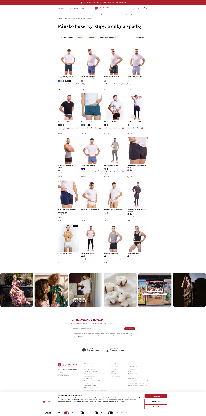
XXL (72, 83)
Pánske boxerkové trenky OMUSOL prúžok (135, 77)
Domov (60, 18)
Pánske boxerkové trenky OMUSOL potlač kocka (111, 77)
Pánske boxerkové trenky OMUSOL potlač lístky (88, 77)
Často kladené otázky (90, 376)
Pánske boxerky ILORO (111, 253)
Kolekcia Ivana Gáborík (74, 14)
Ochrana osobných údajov (91, 387)
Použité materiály (116, 366)
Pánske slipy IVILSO (133, 253)
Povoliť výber (156, 401)
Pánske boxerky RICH (110, 122)
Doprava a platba (88, 383)
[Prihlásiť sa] (134, 8)
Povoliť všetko (156, 396)
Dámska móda (88, 14)
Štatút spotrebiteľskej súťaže (136, 383)
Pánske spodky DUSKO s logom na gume (136, 210)
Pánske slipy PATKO (64, 122)
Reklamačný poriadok (90, 385)
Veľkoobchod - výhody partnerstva (137, 385)
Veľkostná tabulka (116, 376)
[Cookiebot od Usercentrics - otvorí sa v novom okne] (47, 413)
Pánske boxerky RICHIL (65, 253)
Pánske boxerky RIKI (87, 122)
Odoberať (129, 328)
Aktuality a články (127, 14)
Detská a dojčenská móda (102, 14)
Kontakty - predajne (89, 369)
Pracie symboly (115, 369)
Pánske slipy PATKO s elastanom (90, 209)
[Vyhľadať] (130, 8)
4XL (60, 86)
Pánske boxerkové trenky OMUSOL (65, 166)
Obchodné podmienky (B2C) (92, 380)
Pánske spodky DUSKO (134, 122)
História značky (132, 369)
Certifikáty (114, 371)
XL (68, 83)
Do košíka (67, 266)
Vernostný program (116, 373)
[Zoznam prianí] (139, 8)
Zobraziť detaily (120, 413)
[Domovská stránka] (103, 8)
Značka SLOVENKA (133, 366)
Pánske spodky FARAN (111, 165)
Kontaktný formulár (89, 373)
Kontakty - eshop (88, 366)
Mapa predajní (132, 378)
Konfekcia (130, 371)
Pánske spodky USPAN (87, 253)
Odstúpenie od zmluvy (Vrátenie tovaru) (95, 390)
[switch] (82, 412)
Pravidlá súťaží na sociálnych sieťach (138, 380)
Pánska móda (115, 14)
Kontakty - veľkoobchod (90, 371)
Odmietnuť (156, 406)
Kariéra (130, 376)
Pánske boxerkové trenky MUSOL (68, 209)
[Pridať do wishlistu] (76, 266)
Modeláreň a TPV (132, 373)
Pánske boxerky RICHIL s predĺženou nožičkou (65, 77)
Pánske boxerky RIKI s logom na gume (136, 166)
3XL (76, 83)
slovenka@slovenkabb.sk (69, 369)
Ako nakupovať (88, 378)
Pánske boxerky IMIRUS (88, 165)
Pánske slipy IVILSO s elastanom (113, 209)
